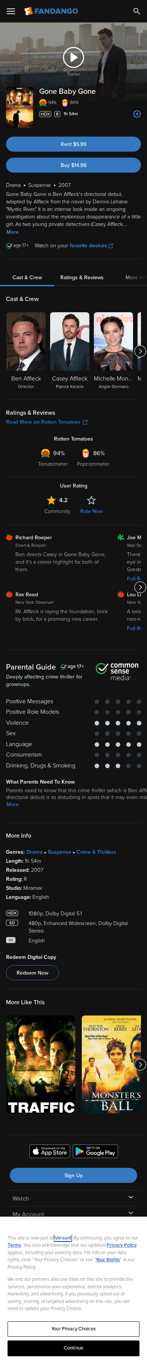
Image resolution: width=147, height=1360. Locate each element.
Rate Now (91, 511)
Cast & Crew (27, 277)
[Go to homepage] (52, 11)
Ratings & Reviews (82, 277)
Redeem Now (32, 973)
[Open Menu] (11, 11)
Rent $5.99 (73, 144)
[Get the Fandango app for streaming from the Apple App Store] (49, 1152)
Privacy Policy (122, 1245)
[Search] (137, 11)
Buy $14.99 (73, 165)
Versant (63, 1238)
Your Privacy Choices (73, 1329)
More (12, 232)
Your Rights (108, 1260)
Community (57, 511)
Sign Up (73, 1175)
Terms (14, 1245)
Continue (73, 1348)
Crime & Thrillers (96, 852)
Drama (34, 852)
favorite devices (88, 245)
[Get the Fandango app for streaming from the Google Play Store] (95, 1152)
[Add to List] (137, 114)
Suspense (59, 852)
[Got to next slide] (140, 351)
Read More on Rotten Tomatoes (43, 422)
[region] (73, 1288)
